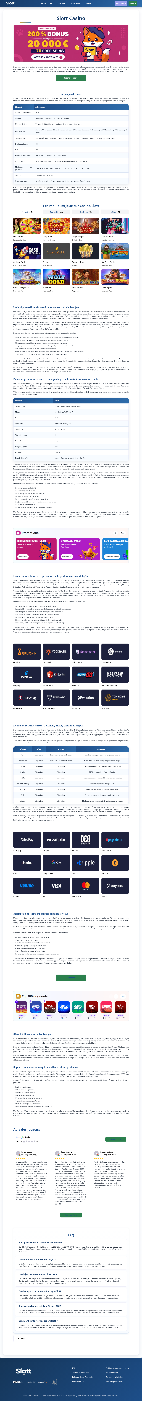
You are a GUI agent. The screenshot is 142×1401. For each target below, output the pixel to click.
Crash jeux (84, 212)
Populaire (26, 212)
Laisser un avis (116, 1139)
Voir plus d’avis (71, 1215)
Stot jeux (113, 212)
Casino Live (54, 212)
